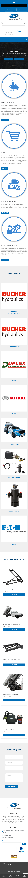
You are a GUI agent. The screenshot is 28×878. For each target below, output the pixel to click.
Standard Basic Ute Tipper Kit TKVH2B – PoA (12, 589)
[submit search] (24, 24)
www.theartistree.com (19, 864)
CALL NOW (8, 58)
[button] (14, 5)
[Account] (24, 875)
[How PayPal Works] (21, 852)
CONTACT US (19, 58)
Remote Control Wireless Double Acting (11, 729)
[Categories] (10, 875)
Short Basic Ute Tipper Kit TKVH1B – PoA (11, 659)
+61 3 (6, 34)
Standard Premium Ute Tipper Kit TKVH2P (11, 624)
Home (4, 876)
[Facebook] (14, 2)
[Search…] (14, 24)
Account (24, 876)
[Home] (3, 875)
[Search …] (11, 843)
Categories (10, 876)
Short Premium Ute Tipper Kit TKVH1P (11, 694)
